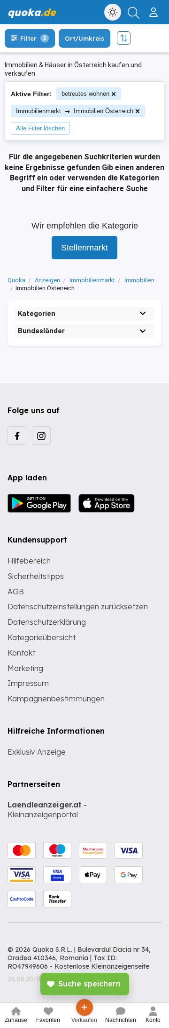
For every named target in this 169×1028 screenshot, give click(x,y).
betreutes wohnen (85, 93)
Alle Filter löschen (40, 128)
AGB (16, 591)
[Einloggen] (154, 8)
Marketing (25, 668)
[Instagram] (41, 435)
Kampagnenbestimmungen (56, 698)
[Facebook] (17, 435)
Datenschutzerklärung (47, 622)
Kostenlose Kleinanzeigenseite (101, 966)
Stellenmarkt (84, 247)
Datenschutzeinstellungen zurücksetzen (78, 606)
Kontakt (21, 652)
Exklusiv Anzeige (37, 752)
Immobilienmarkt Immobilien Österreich (74, 111)
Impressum (28, 683)
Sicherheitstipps (36, 576)
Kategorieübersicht (42, 637)
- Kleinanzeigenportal (47, 809)
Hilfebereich (29, 560)
